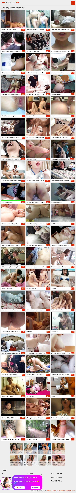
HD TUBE (10, 2)
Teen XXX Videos (56, 481)
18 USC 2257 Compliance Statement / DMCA (63, 490)
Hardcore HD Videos (57, 474)
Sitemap (49, 490)
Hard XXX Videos (56, 477)
